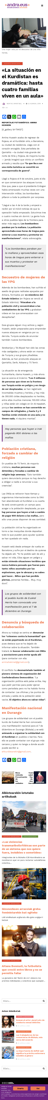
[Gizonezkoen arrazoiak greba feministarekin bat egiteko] (24, 883)
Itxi (38, 1088)
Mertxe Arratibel (14, 103)
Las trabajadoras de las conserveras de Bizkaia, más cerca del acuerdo (29, 1037)
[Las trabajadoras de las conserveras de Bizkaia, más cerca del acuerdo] (8, 1036)
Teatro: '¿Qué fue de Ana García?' (30, 779)
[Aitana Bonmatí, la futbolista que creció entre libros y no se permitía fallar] (24, 940)
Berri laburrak (25, 1016)
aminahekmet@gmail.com (15, 662)
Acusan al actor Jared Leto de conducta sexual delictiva (30, 1021)
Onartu (20, 1088)
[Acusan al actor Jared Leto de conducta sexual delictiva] (8, 1022)
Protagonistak (30, 836)
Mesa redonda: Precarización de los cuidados (17, 779)
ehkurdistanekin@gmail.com (16, 751)
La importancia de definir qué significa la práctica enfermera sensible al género (30, 1053)
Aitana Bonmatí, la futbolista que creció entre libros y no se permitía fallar (22, 970)
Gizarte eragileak (12, 63)
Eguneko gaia (24, 1031)
